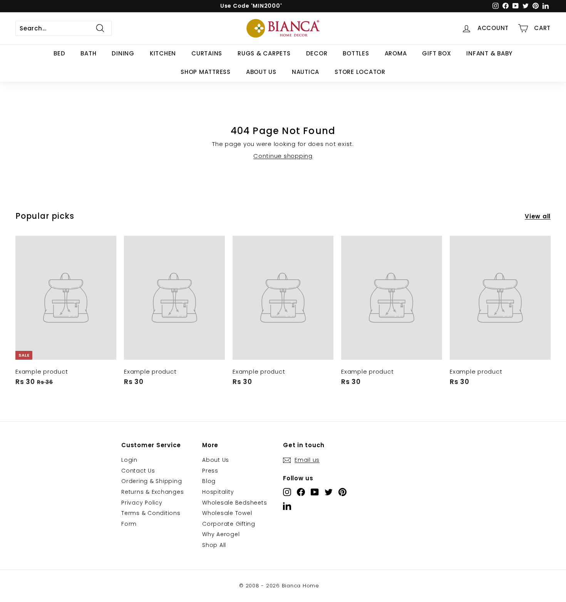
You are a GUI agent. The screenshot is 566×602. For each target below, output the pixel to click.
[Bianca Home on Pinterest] (342, 492)
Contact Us (138, 471)
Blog (209, 481)
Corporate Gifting (228, 524)
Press (210, 471)
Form (129, 524)
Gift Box (436, 53)
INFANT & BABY (489, 53)
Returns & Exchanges (152, 492)
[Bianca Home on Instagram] (287, 492)
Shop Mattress (206, 72)
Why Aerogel (220, 534)
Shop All (214, 545)
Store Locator (360, 72)
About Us (261, 72)
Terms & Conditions (151, 513)
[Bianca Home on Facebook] (301, 492)
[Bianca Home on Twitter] (329, 492)
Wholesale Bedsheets (234, 502)
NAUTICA (305, 72)
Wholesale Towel (227, 513)
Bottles (356, 53)
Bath (88, 53)
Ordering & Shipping (151, 481)
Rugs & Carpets (264, 53)
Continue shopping (283, 156)
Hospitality (218, 492)
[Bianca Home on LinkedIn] (287, 506)
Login (129, 460)
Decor (317, 53)
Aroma (396, 53)
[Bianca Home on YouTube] (315, 492)
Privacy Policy (141, 502)
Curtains (206, 53)
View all (538, 216)
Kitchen (163, 53)
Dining (123, 53)
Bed (59, 53)
